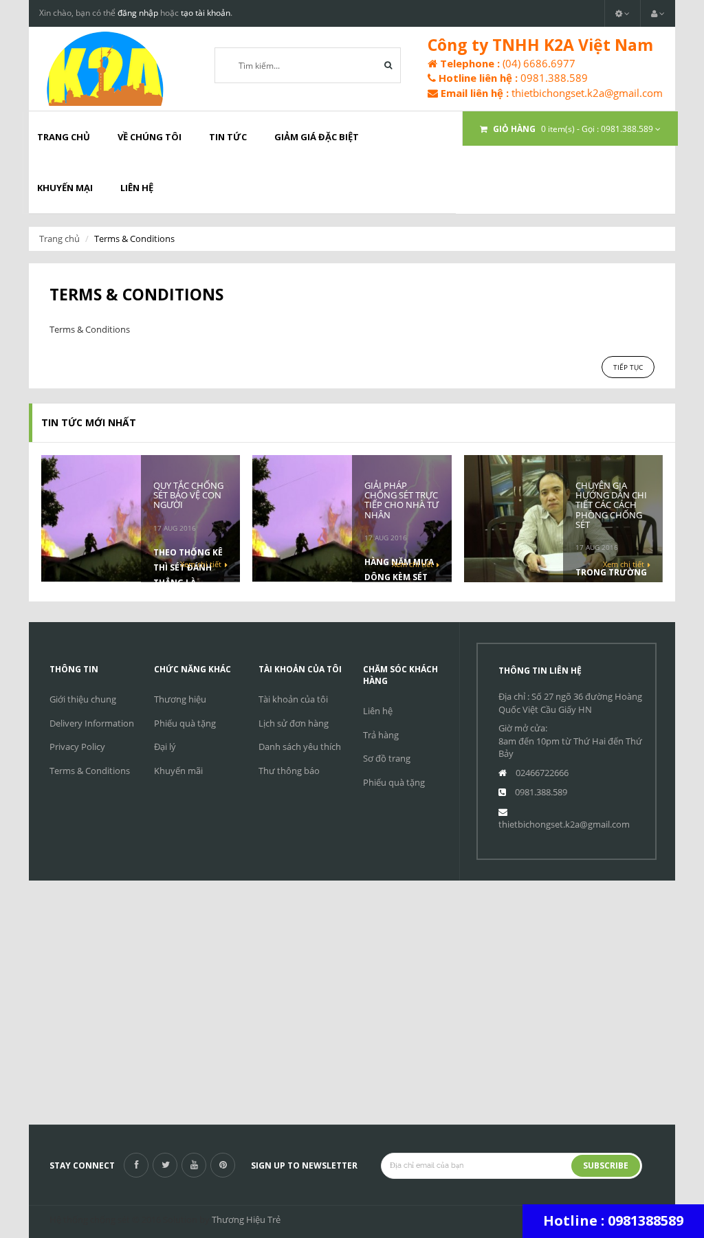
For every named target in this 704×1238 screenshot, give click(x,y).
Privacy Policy (77, 746)
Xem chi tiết (200, 564)
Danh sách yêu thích (299, 746)
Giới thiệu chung (83, 699)
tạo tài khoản (205, 13)
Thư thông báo (289, 770)
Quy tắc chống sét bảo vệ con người (188, 495)
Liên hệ (378, 711)
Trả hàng (381, 735)
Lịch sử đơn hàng (293, 723)
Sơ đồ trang (386, 758)
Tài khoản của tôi (293, 699)
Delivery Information (92, 723)
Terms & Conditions (90, 770)
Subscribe (605, 1165)
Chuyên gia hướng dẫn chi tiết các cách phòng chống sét (611, 505)
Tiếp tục (628, 367)
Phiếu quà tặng (185, 723)
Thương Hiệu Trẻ (246, 1219)
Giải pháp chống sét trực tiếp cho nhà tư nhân (401, 500)
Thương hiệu (180, 699)
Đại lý (165, 746)
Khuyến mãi (178, 770)
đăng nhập (138, 13)
